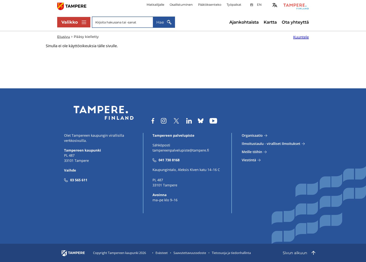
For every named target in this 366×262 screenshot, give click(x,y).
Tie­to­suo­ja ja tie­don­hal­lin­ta (231, 253)
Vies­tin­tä (249, 160)
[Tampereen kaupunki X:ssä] (176, 120)
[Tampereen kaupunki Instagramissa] (163, 120)
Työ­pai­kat (234, 4)
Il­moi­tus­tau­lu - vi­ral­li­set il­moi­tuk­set (271, 143)
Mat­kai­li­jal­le (155, 4)
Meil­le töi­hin (252, 151)
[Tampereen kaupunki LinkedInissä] (189, 120)
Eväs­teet (162, 253)
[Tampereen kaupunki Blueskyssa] (200, 120)
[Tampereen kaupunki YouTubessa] (213, 120)
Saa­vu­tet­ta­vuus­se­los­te (189, 253)
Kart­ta (270, 22)
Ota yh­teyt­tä (295, 22)
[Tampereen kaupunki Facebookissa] (153, 120)
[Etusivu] (74, 6)
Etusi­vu (63, 37)
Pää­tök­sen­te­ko (209, 4)
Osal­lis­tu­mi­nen (181, 4)
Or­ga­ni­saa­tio (252, 135)
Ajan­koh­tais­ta (244, 22)
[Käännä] (274, 5)
